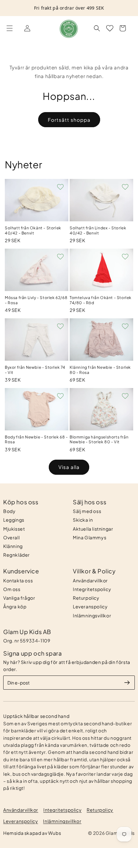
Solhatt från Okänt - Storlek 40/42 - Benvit (33, 230)
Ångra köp (14, 606)
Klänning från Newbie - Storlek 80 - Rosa (100, 370)
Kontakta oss (18, 580)
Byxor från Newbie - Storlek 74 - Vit (35, 370)
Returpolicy (86, 598)
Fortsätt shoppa (69, 120)
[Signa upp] (127, 682)
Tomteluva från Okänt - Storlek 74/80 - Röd (101, 300)
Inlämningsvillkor (92, 615)
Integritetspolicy (92, 589)
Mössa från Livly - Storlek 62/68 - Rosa (36, 300)
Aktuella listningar (93, 529)
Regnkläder (16, 555)
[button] (10, 28)
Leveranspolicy (90, 606)
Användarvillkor (90, 580)
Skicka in (83, 520)
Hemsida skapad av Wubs (32, 833)
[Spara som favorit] (60, 187)
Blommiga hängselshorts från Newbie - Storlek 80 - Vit (99, 440)
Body (9, 511)
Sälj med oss (87, 511)
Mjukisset (14, 529)
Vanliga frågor (19, 598)
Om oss (12, 589)
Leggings (13, 520)
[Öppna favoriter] (109, 28)
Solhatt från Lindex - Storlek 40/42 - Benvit (98, 230)
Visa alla (69, 467)
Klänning (13, 546)
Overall (11, 537)
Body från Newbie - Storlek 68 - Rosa (36, 440)
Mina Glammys (89, 537)
